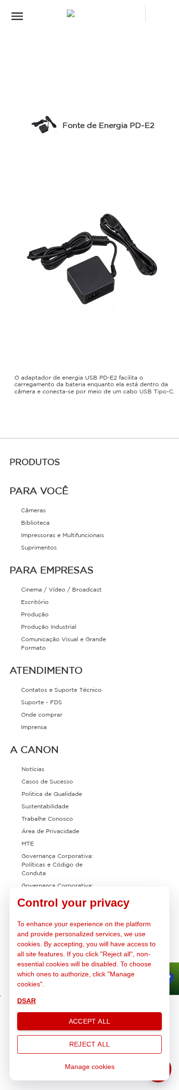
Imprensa (34, 727)
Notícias (32, 769)
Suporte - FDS (41, 702)
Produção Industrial (48, 627)
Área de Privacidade (50, 831)
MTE (27, 844)
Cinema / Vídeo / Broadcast (61, 590)
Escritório (35, 602)
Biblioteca (35, 523)
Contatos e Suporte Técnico (61, 690)
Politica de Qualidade (51, 794)
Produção (35, 614)
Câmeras (33, 510)
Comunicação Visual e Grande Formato (63, 644)
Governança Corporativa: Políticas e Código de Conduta (57, 865)
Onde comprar (42, 715)
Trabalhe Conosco (47, 819)
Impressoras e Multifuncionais (62, 535)
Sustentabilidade (45, 806)
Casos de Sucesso (47, 781)
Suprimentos (39, 547)
